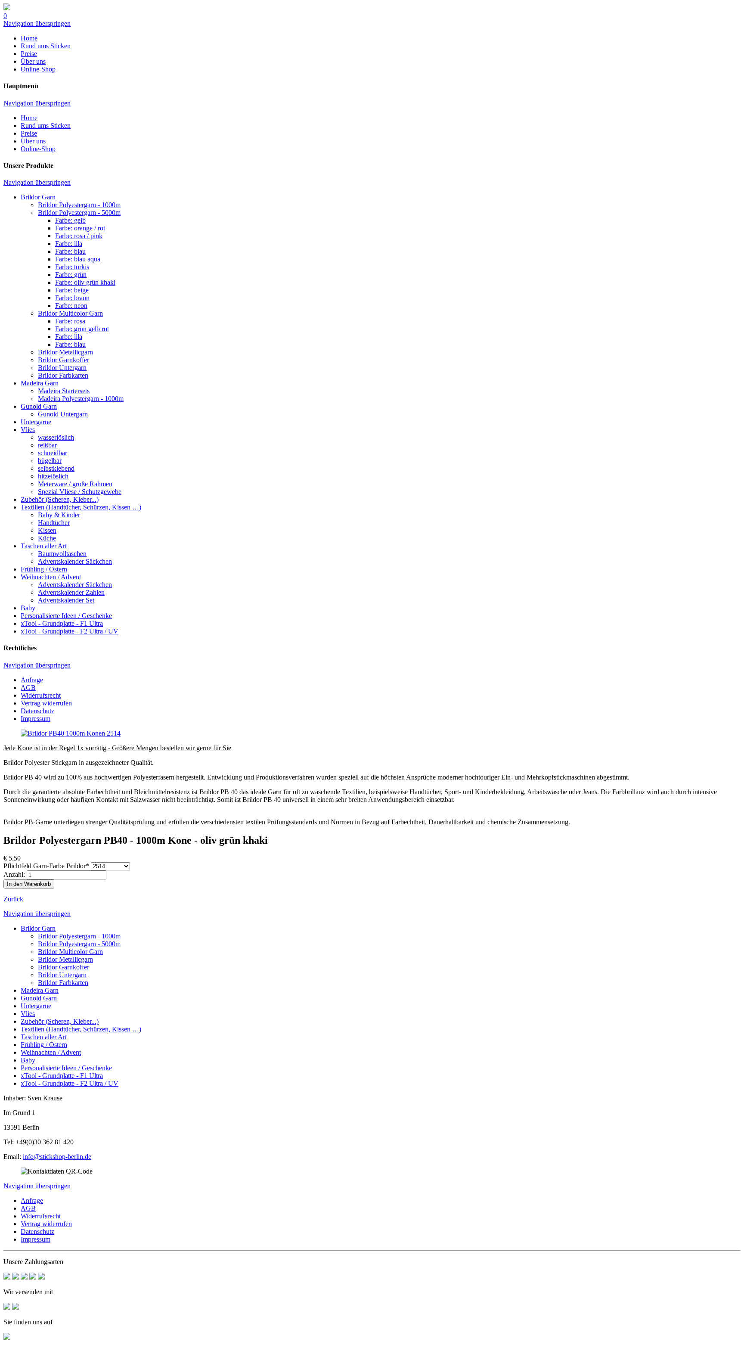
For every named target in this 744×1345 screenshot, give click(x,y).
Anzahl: (14, 874)
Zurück (13, 899)
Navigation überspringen (37, 23)
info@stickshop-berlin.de (57, 1156)
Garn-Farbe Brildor (46, 866)
